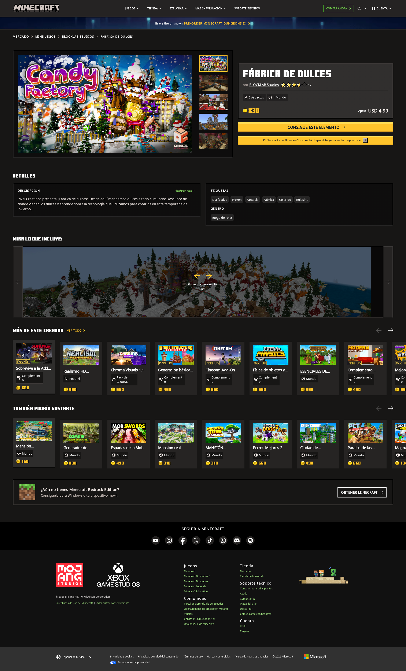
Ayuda (243, 593)
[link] (155, 540)
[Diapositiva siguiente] (390, 330)
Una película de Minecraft (199, 624)
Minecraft (189, 571)
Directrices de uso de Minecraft (74, 603)
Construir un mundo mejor (199, 619)
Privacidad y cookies (122, 656)
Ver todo (74, 330)
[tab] (213, 63)
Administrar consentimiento (112, 603)
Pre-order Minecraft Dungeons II (215, 23)
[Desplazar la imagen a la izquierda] (18, 282)
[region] (203, 282)
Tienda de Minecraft (252, 576)
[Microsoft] (315, 656)
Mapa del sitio (248, 603)
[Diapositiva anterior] (378, 330)
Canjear (244, 631)
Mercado (21, 36)
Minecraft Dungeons (196, 581)
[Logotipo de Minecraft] (36, 8)
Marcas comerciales (219, 656)
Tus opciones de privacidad (133, 662)
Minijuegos (45, 36)
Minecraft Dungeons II (197, 576)
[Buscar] (362, 8)
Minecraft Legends (195, 586)
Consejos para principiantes (256, 588)
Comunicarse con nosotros (256, 614)
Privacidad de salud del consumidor (159, 656)
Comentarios (247, 598)
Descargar (246, 609)
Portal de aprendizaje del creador (203, 603)
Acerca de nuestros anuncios (252, 656)
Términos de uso (193, 656)
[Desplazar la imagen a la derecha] (388, 282)
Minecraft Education (196, 591)
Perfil (243, 626)
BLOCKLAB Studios (78, 36)
